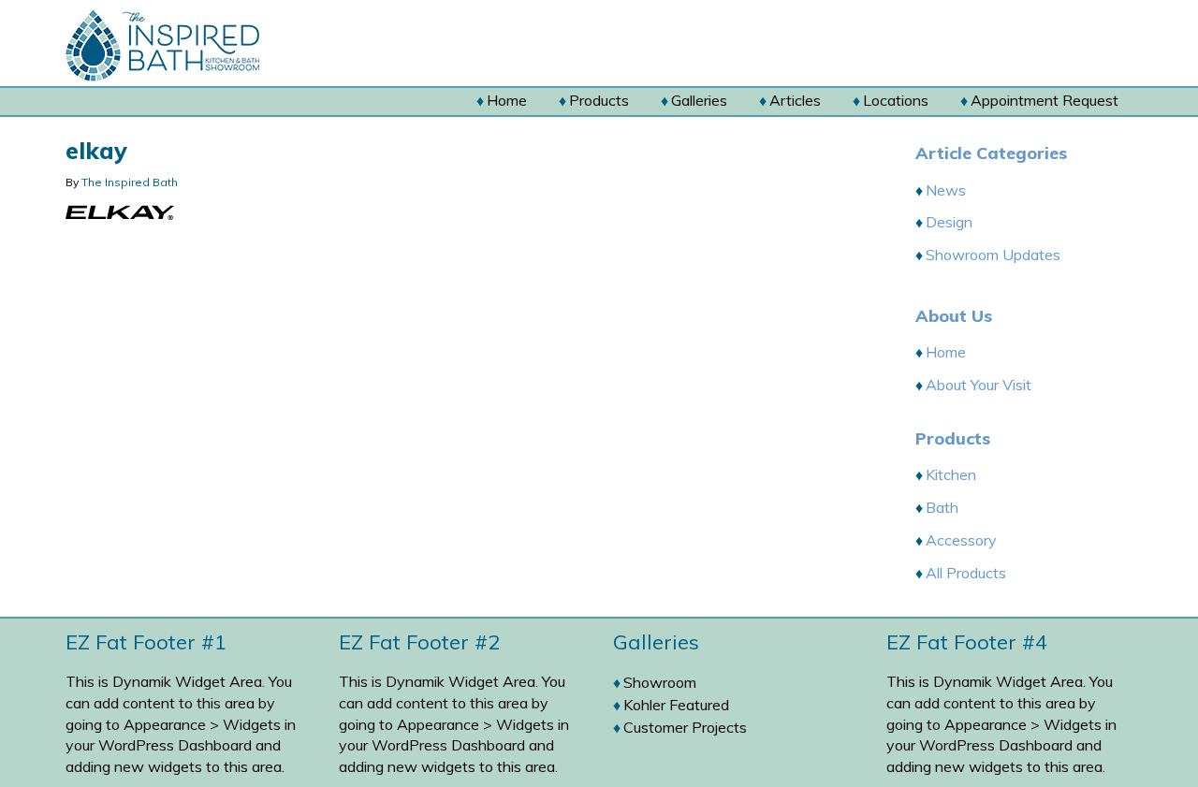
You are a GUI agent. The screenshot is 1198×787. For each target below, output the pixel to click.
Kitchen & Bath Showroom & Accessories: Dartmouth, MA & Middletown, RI (198, 45)
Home (946, 351)
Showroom (659, 682)
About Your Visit (978, 384)
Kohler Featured (676, 704)
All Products (966, 572)
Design (949, 221)
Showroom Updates (993, 254)
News (946, 190)
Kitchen (951, 474)
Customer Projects (685, 727)
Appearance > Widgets (202, 724)
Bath (942, 507)
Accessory (961, 540)
